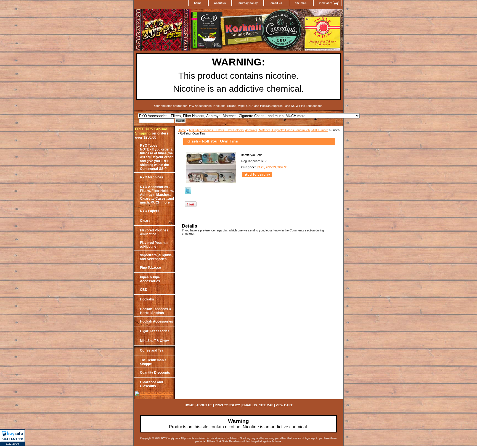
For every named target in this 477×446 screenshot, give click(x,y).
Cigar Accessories (154, 331)
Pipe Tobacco (150, 268)
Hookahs (147, 299)
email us (276, 2)
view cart (325, 2)
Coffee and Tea (151, 350)
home (198, 2)
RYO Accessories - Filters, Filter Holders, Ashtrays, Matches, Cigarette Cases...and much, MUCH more (258, 130)
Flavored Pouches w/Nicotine (154, 232)
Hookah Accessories (156, 321)
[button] (12, 437)
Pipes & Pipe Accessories (150, 279)
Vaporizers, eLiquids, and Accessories (156, 257)
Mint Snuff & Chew (154, 341)
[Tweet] (188, 192)
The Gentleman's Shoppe (153, 362)
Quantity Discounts (155, 372)
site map (300, 2)
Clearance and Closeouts (151, 384)
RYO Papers (149, 211)
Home (182, 130)
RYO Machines (151, 177)
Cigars (145, 221)
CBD (143, 290)
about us (220, 2)
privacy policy (248, 2)
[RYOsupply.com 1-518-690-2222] (203, 30)
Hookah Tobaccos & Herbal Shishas (155, 311)
